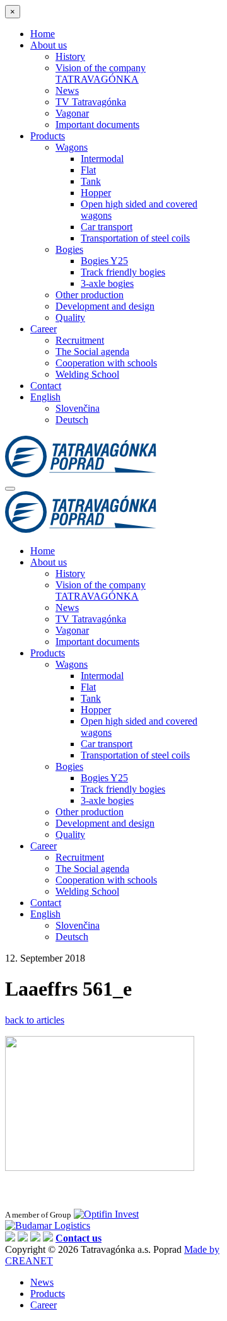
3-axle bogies (107, 283)
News (67, 90)
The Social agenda (92, 351)
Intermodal (102, 158)
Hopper (96, 192)
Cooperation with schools (106, 363)
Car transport (106, 226)
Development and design (104, 306)
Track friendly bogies (123, 272)
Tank (91, 181)
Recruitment (79, 340)
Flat (88, 170)
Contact (45, 385)
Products (47, 136)
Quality (70, 317)
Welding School (87, 374)
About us (48, 45)
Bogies (69, 249)
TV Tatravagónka (90, 101)
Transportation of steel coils (135, 238)
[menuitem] (45, 397)
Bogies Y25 (104, 260)
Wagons (71, 147)
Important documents (97, 124)
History (70, 56)
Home (42, 33)
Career (43, 328)
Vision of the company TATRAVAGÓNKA (100, 73)
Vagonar (72, 113)
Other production (89, 294)
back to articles (34, 1020)
